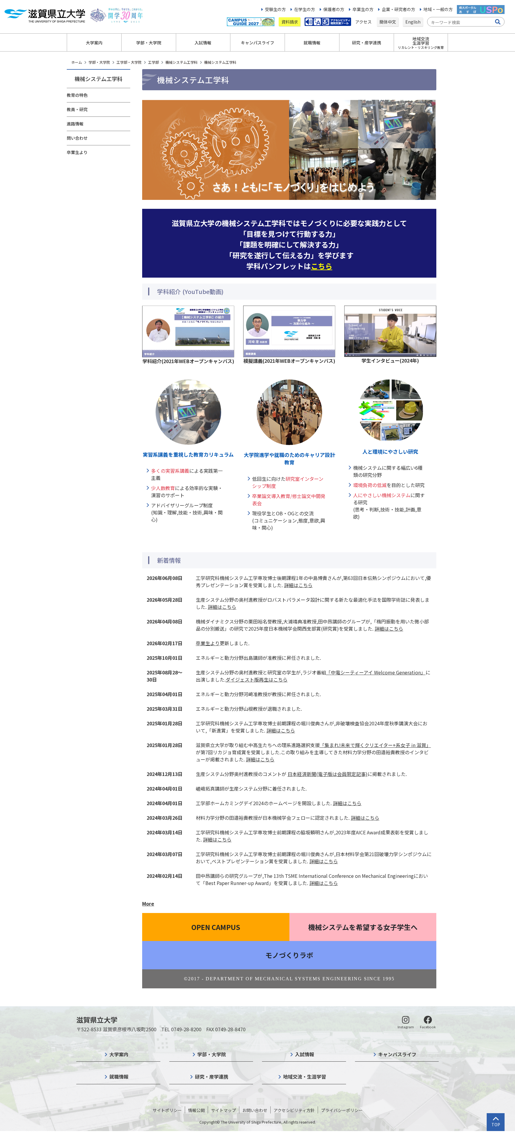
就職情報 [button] (312, 43)
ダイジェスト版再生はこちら (257, 679)
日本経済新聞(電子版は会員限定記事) (327, 773)
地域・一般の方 (438, 9)
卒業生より (77, 152)
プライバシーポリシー (342, 1110)
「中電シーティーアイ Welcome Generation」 (376, 672)
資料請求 (289, 22)
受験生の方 (275, 9)
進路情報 (75, 124)
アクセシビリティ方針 (294, 1110)
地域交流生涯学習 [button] (421, 43)
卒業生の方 (363, 9)
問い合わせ (77, 138)
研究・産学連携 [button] (366, 43)
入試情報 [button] (203, 43)
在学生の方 (304, 9)
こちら (321, 266)
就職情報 (118, 1076)
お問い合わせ (254, 1110)
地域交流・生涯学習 (304, 1076)
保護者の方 (333, 9)
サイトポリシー (167, 1110)
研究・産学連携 (211, 1076)
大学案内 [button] (94, 43)
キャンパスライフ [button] (257, 43)
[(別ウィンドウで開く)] (188, 330)
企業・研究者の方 (398, 9)
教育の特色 (77, 95)
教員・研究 (77, 109)
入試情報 (304, 1054)
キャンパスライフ (397, 1054)
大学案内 (118, 1054)
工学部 (153, 62)
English (413, 22)
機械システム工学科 (181, 62)
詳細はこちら (298, 585)
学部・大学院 (99, 62)
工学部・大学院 (129, 62)
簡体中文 (387, 22)
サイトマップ (223, 1110)
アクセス (364, 22)
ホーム (76, 62)
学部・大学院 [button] (148, 43)
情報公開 (196, 1110)
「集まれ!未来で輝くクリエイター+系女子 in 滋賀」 (375, 745)
